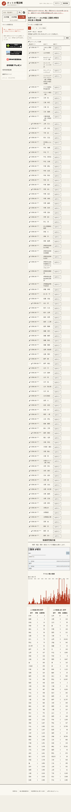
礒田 (30, 676)
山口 (53, 713)
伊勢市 (56, 18)
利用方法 (15, 791)
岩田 (53, 716)
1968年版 (14, 17)
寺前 (30, 689)
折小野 (31, 646)
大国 (30, 686)
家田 (30, 709)
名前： (30, 553)
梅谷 (30, 706)
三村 (53, 760)
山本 (53, 615)
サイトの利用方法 (8, 24)
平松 (53, 723)
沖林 (53, 736)
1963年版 (6, 17)
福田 (53, 750)
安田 (53, 632)
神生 (30, 632)
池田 (53, 733)
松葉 (30, 780)
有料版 (47, 13)
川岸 (30, 733)
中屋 (30, 743)
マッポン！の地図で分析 (35, 24)
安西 (30, 770)
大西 (53, 619)
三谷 (53, 763)
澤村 (30, 723)
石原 (53, 743)
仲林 (53, 689)
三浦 (53, 686)
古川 (53, 622)
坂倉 (30, 719)
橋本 (53, 672)
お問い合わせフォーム (52, 791)
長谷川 (53, 756)
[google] (24, 12)
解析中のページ (7, 74)
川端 (53, 642)
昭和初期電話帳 (7, 70)
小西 (53, 709)
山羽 (53, 639)
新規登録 (65, 3)
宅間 (30, 672)
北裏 (30, 636)
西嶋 (30, 736)
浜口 (53, 676)
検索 (67, 38)
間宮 (30, 739)
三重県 (50, 18)
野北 (53, 679)
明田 (53, 659)
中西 (53, 629)
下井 (53, 773)
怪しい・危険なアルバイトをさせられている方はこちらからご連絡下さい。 (14, 30)
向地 (30, 622)
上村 (53, 766)
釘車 (30, 615)
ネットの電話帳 (15, 3)
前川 (53, 693)
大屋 (30, 773)
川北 (30, 750)
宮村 (30, 776)
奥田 (53, 706)
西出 (30, 746)
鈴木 (53, 683)
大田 (53, 703)
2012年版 (43, 18)
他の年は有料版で (14, 20)
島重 (30, 619)
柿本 (53, 669)
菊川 (30, 756)
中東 (30, 669)
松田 (53, 729)
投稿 (67, 553)
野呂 (53, 753)
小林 (53, 636)
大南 (30, 659)
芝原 (30, 703)
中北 (53, 652)
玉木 (53, 739)
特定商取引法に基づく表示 (38, 791)
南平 (53, 699)
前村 (30, 716)
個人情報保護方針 (24, 791)
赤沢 (30, 753)
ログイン (57, 3)
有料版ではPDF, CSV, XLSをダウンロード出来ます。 (43, 34)
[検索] (19, 12)
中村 (53, 656)
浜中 (30, 766)
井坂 (30, 760)
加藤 (53, 646)
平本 (53, 719)
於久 (53, 726)
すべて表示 (42, 28)
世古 (53, 776)
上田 (53, 770)
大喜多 (31, 666)
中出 (53, 780)
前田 (53, 696)
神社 (53, 746)
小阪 (30, 699)
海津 (30, 696)
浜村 (30, 729)
